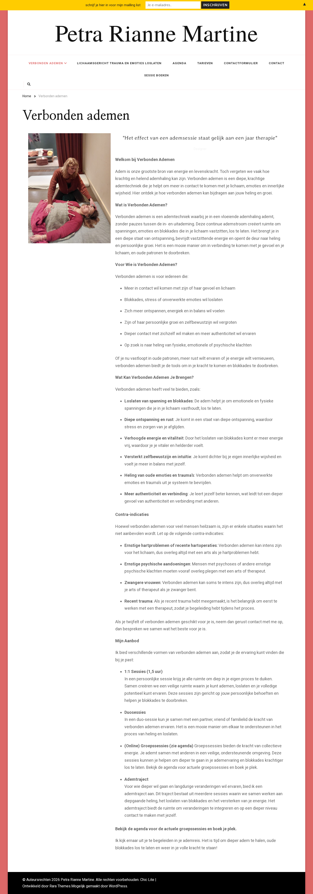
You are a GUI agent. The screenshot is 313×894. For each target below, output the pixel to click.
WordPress (118, 886)
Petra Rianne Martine (156, 32)
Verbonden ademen (46, 63)
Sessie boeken (156, 75)
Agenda (179, 63)
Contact (276, 63)
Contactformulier (241, 63)
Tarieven (205, 63)
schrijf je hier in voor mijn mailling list (112, 5)
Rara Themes (60, 886)
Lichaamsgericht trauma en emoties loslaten (119, 63)
